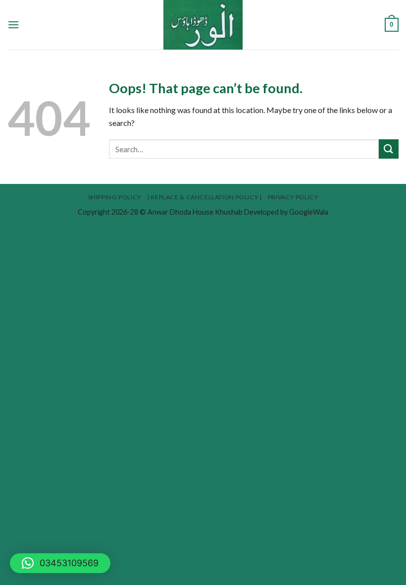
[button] (60, 563)
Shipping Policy (114, 197)
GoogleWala (308, 212)
